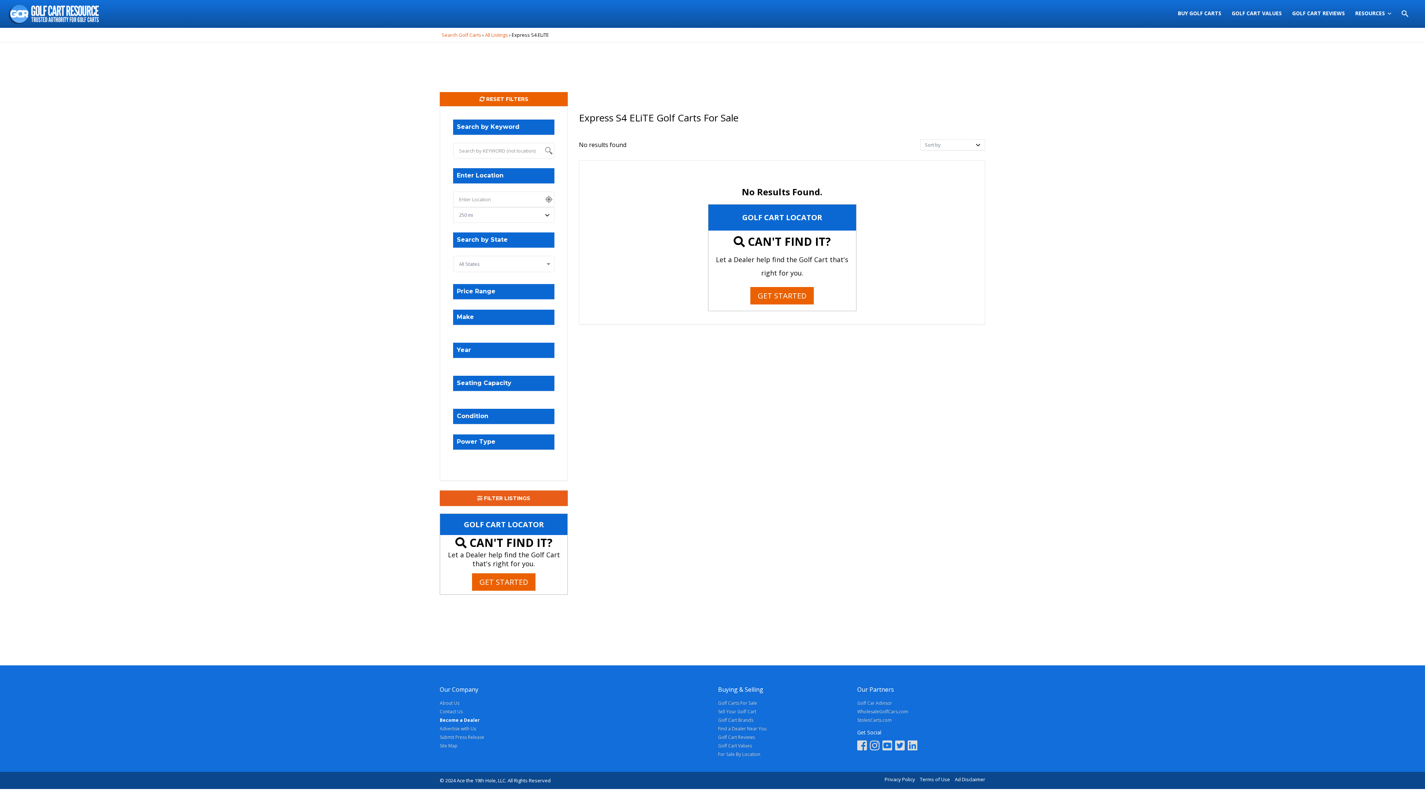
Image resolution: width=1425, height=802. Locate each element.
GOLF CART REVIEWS (1318, 13)
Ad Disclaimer (970, 779)
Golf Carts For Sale (737, 703)
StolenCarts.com (874, 720)
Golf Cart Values (735, 746)
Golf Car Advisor (874, 703)
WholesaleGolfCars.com (882, 711)
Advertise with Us (458, 729)
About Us (449, 703)
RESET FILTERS (506, 99)
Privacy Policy (900, 779)
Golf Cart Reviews (736, 737)
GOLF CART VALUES (1257, 13)
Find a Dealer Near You (742, 729)
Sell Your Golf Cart (737, 711)
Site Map (449, 746)
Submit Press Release (462, 737)
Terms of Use (935, 779)
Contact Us (451, 711)
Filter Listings (506, 498)
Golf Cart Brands (735, 720)
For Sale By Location (739, 754)
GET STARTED (503, 582)
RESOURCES (1370, 13)
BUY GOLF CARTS (1199, 13)
